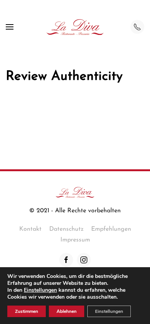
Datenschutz (66, 229)
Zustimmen (26, 311)
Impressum (75, 240)
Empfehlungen (111, 229)
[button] (9, 27)
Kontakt (30, 229)
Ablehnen (67, 311)
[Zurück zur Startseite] (75, 27)
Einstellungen (40, 290)
